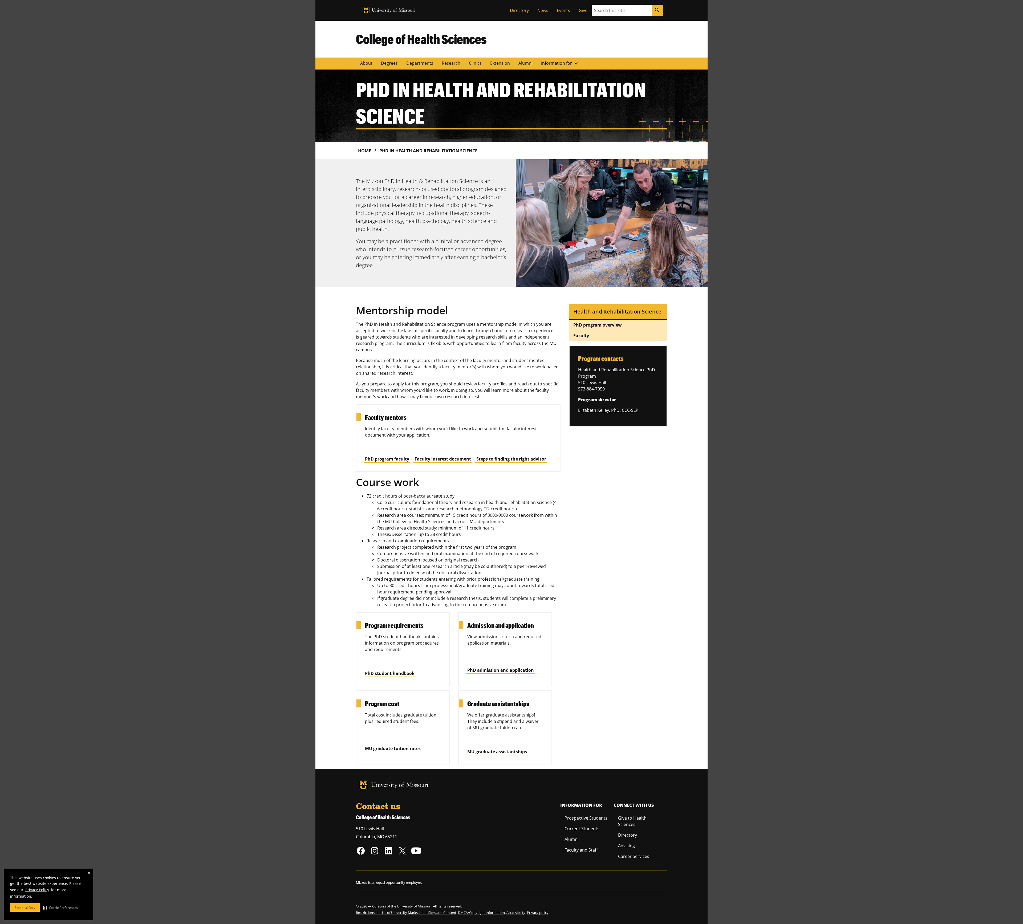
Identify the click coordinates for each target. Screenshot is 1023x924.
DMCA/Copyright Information (481, 912)
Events (563, 10)
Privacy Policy (37, 889)
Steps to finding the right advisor (511, 459)
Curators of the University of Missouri (401, 906)
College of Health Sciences (421, 39)
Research (451, 63)
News (542, 10)
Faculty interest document (443, 459)
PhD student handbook (390, 673)
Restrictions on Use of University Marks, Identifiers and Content (406, 912)
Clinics (475, 63)
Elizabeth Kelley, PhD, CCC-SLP (608, 410)
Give (583, 10)
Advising (626, 846)
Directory (519, 10)
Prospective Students (586, 818)
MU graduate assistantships (497, 752)
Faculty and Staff (581, 850)
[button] (60, 907)
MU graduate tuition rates (393, 748)
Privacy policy (538, 912)
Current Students (582, 829)
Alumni (525, 63)
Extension (500, 63)
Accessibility (515, 912)
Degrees (389, 63)
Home (364, 151)
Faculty (581, 336)
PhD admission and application (500, 670)
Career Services (633, 856)
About (366, 63)
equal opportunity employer (398, 882)
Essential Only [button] (25, 907)
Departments (419, 63)
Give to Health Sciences (632, 821)
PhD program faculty (387, 459)
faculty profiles (493, 384)
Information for (560, 63)
